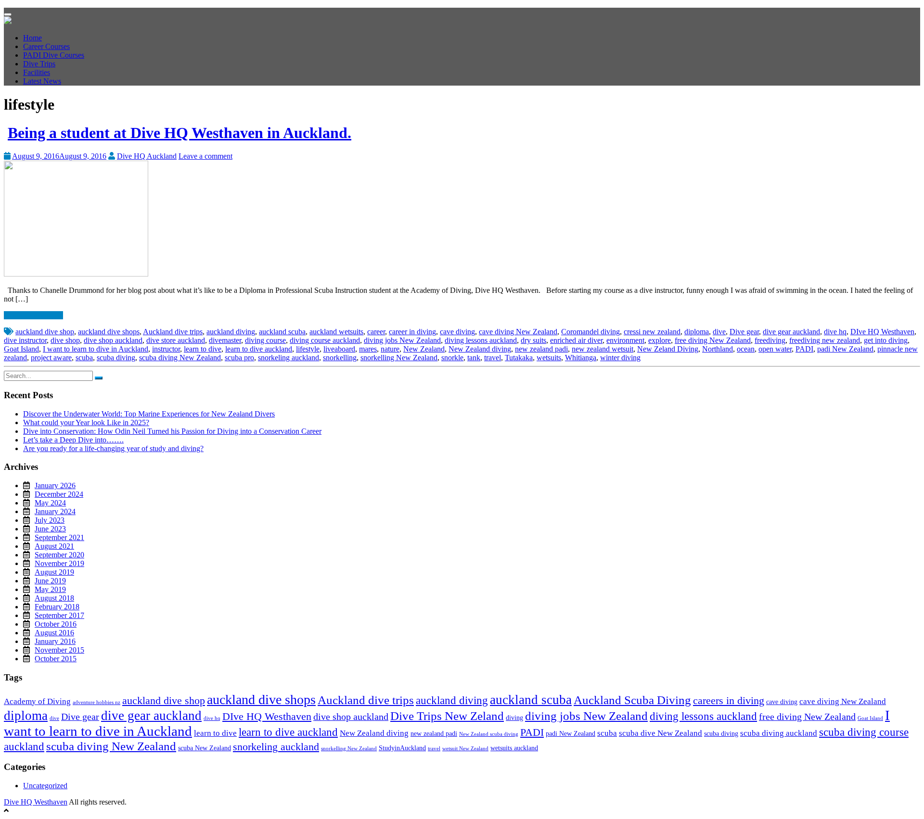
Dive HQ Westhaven (35, 802)
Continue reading (31, 315)
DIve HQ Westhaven (882, 332)
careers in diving (728, 700)
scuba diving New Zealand (180, 357)
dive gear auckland (791, 332)
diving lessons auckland (481, 340)
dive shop (65, 340)
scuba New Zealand (204, 748)
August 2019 (54, 572)
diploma (696, 332)
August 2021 (54, 546)
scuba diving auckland (778, 733)
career (376, 332)
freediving (770, 340)
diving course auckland (325, 340)
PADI (804, 349)
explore (659, 340)
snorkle (452, 357)
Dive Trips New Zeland (447, 715)
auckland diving (230, 332)
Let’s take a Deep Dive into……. (73, 440)
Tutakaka (519, 357)
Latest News (42, 81)
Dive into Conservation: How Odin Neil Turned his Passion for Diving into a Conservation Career (172, 431)
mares (368, 349)
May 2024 (50, 503)
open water (775, 349)
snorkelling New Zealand (398, 357)
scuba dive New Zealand (660, 733)
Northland (717, 349)
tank (473, 357)
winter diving (620, 357)
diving (514, 717)
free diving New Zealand (713, 340)
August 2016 (54, 633)
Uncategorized (45, 785)
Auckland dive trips (173, 332)
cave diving (457, 332)
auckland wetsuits (336, 332)
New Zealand (424, 349)
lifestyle (308, 349)
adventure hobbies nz (96, 702)
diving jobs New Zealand (402, 340)
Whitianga (580, 357)
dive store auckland (175, 340)
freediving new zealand (824, 340)
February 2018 (57, 607)
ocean (746, 349)
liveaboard (339, 349)
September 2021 (59, 537)
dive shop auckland (113, 340)
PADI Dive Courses (53, 55)
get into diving (886, 340)
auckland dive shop (44, 332)
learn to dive (202, 349)
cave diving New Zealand (518, 332)
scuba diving (116, 357)
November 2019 (59, 563)
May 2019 (50, 589)
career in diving (412, 332)
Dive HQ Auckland (147, 156)
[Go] (99, 378)
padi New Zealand (845, 349)
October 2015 (56, 659)
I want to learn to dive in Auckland (95, 349)
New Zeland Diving (667, 349)
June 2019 (50, 581)
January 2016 (55, 641)
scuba (84, 357)
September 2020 (59, 555)
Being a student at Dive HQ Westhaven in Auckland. (179, 132)
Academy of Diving (37, 701)
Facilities (36, 72)
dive (719, 332)
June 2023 (50, 529)
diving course (265, 340)
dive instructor (25, 340)
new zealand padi (541, 349)
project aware (51, 357)
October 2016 (56, 624)
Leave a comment (205, 156)
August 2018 (54, 598)
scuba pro (239, 357)
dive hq (835, 332)
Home (32, 38)
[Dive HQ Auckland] (8, 21)
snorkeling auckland (288, 357)
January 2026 (55, 485)
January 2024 (55, 511)
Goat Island (21, 349)
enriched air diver (576, 340)
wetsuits (549, 357)
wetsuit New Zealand (465, 748)
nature (390, 349)
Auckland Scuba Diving (632, 699)
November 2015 (59, 650)
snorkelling (340, 357)
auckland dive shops (109, 332)
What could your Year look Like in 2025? (86, 422)
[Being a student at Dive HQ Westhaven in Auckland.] (76, 274)
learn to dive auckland (258, 349)
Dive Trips (39, 64)
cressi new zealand (652, 332)
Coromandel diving (590, 332)
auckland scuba (282, 332)
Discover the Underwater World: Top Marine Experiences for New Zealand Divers (149, 414)
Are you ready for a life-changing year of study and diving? (113, 448)
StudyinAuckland (402, 748)
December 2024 (59, 494)
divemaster (225, 340)
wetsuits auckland (514, 748)
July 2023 (49, 520)
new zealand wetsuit (602, 349)
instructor (166, 349)
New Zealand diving (480, 349)
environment (625, 340)
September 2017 (59, 615)
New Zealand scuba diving (488, 734)
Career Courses (46, 46)
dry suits (533, 340)
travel (492, 357)
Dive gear (744, 332)
